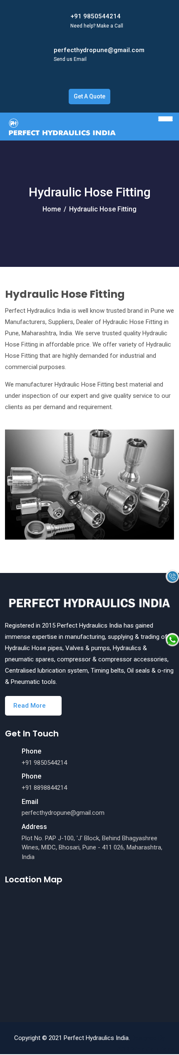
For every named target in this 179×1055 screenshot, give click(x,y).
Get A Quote (89, 96)
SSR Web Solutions (145, 1049)
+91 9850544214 (95, 16)
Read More (30, 705)
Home (51, 209)
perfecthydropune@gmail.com (99, 50)
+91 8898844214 (44, 787)
